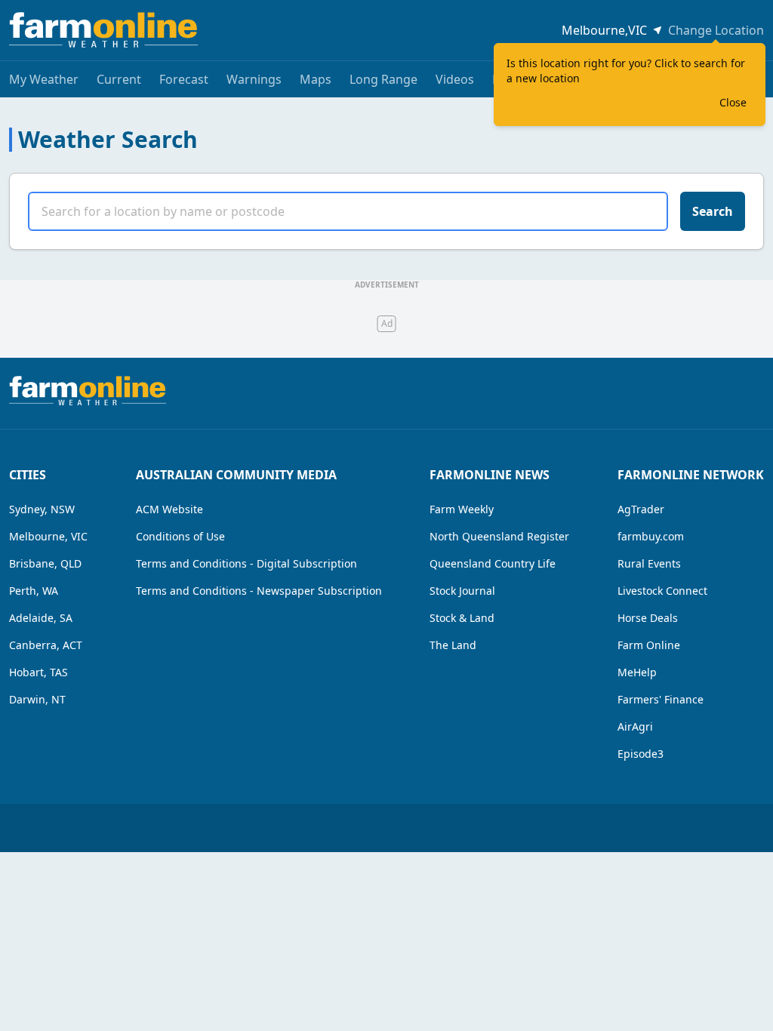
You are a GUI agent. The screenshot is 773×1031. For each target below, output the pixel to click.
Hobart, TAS (38, 672)
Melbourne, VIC (48, 536)
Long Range (383, 79)
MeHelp (637, 672)
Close (733, 102)
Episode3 (640, 753)
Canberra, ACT (45, 645)
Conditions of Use (180, 536)
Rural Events (649, 563)
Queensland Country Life (493, 563)
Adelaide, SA (40, 618)
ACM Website (169, 509)
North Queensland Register (499, 536)
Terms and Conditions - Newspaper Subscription (259, 590)
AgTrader (640, 509)
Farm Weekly (462, 509)
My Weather (44, 79)
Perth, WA (33, 590)
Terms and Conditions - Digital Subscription (246, 563)
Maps (315, 79)
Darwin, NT (37, 699)
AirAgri (635, 726)
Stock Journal (462, 590)
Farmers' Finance (660, 699)
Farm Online (648, 645)
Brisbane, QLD (45, 563)
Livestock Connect (662, 590)
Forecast (183, 79)
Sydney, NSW (42, 509)
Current (119, 79)
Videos (455, 79)
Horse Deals (647, 618)
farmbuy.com (650, 536)
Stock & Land (462, 618)
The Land (453, 645)
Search (712, 211)
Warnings (254, 79)
